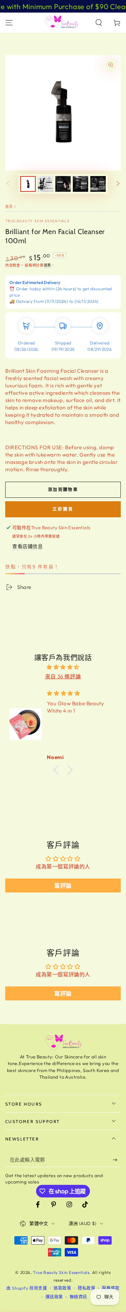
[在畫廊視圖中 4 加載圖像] (80, 184)
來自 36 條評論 (63, 676)
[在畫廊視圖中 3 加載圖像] (63, 184)
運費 (47, 265)
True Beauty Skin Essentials (37, 221)
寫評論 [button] (63, 885)
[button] (99, 23)
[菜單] (9, 23)
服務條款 (110, 1288)
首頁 (9, 206)
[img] (63, 667)
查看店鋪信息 (27, 546)
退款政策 (62, 1288)
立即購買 (63, 509)
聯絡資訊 (78, 1296)
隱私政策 (86, 1288)
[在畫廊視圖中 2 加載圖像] (45, 184)
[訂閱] (117, 1160)
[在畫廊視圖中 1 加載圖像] (28, 184)
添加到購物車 (63, 489)
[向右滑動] (118, 184)
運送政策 (54, 1296)
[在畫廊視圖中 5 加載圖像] (98, 184)
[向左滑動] (8, 184)
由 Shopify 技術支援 (26, 1288)
